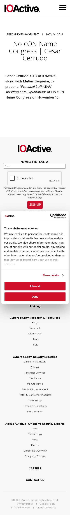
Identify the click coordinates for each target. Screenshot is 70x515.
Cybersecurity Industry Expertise (35, 356)
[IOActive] (22, 8)
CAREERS (35, 468)
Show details (51, 275)
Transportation (35, 411)
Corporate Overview (35, 451)
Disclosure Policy (46, 507)
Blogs (35, 322)
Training (35, 306)
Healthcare (35, 378)
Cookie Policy (47, 504)
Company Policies (35, 456)
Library (35, 339)
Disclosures (35, 333)
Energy (35, 367)
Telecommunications (35, 406)
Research (35, 328)
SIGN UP (35, 204)
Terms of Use (22, 507)
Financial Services (35, 373)
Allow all (35, 286)
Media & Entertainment (35, 389)
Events (35, 445)
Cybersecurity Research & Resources (35, 317)
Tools (35, 345)
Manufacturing (35, 384)
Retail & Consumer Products (35, 395)
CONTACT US (35, 480)
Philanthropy (35, 434)
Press (35, 439)
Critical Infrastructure (35, 361)
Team (35, 428)
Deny (35, 296)
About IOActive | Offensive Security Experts (35, 423)
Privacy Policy (25, 504)
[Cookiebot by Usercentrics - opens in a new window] (50, 216)
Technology (35, 400)
